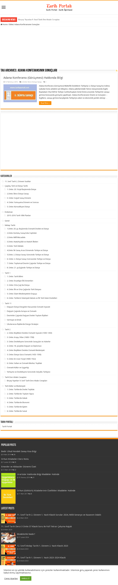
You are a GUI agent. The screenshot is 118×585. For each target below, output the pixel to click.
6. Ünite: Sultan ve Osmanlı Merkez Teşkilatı (24, 363)
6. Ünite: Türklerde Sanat (17, 411)
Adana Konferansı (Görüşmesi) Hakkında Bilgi (33, 77)
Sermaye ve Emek (14, 320)
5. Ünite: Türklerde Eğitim (17, 407)
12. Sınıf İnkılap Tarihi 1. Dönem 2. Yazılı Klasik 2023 (42, 545)
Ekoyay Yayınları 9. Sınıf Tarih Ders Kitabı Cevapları (39, 19)
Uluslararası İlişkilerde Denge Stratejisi (22, 324)
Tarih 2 (7, 329)
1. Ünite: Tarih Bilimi (15, 276)
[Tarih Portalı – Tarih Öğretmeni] (59, 6)
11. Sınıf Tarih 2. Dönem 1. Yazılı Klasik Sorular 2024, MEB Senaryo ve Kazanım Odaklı (59, 514)
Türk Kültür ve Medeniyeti (15, 386)
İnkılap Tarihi (10, 225)
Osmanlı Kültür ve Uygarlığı (18, 367)
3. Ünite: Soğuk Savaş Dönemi (19, 198)
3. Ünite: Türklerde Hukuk (17, 398)
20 (31, 494)
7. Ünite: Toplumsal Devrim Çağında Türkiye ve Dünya (28, 263)
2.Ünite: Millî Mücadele (16, 237)
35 (15, 462)
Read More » (45, 103)
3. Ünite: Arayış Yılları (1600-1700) (20, 337)
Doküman (9, 212)
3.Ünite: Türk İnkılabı (15, 246)
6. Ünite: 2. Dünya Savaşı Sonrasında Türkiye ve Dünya (29, 259)
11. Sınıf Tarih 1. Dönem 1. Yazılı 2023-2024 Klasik (41, 557)
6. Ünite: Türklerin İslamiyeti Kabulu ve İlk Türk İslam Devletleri (32, 298)
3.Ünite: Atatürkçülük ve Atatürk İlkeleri (22, 242)
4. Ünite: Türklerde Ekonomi (18, 402)
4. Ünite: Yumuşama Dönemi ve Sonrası (23, 202)
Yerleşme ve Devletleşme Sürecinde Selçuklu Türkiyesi (28, 372)
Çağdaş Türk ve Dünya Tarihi (16, 186)
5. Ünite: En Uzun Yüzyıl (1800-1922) (21, 359)
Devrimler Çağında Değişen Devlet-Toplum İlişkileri (27, 315)
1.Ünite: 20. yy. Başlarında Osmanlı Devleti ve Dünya (28, 229)
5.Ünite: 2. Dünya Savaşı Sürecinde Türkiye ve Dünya (28, 255)
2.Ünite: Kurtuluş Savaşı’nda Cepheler (22, 233)
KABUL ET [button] (26, 578)
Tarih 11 (8, 303)
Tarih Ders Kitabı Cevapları (15, 377)
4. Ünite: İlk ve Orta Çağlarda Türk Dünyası (24, 289)
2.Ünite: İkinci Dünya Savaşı (31, 82)
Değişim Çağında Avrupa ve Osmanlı (21, 311)
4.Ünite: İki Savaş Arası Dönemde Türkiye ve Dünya (27, 250)
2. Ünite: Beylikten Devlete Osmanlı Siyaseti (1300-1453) (29, 333)
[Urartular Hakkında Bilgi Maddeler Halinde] (8, 480)
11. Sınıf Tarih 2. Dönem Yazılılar (18, 181)
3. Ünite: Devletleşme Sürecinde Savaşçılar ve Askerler (29, 342)
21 (33, 477)
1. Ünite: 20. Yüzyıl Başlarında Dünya (21, 189)
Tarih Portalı (7, 426)
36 (14, 454)
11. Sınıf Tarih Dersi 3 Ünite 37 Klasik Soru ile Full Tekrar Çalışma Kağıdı (36, 526)
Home (5, 24)
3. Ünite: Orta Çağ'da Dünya (18, 285)
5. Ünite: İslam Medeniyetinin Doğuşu (22, 294)
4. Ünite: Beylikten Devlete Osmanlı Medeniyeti (26, 350)
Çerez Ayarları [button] (11, 578)
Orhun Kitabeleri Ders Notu (15, 459)
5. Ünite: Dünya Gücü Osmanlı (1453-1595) (24, 354)
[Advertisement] (59, 48)
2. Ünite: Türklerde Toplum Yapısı (20, 394)
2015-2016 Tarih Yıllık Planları (19, 215)
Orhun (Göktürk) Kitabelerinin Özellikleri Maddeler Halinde (46, 490)
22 (15, 470)
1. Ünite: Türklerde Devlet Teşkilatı (20, 389)
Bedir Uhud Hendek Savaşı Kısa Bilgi (18, 451)
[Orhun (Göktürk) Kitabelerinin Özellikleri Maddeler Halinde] (8, 496)
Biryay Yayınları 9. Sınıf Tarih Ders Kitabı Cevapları (27, 381)
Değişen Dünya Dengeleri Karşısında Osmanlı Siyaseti (28, 307)
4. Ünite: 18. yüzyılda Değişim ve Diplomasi (24, 346)
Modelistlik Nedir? (26, 534)
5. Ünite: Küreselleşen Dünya (18, 207)
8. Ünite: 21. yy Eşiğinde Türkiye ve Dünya (23, 268)
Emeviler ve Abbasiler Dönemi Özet (18, 466)
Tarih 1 (7, 273)
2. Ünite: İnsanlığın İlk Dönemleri (20, 281)
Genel (7, 221)
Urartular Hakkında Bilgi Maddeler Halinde (38, 474)
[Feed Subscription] (116, 70)
